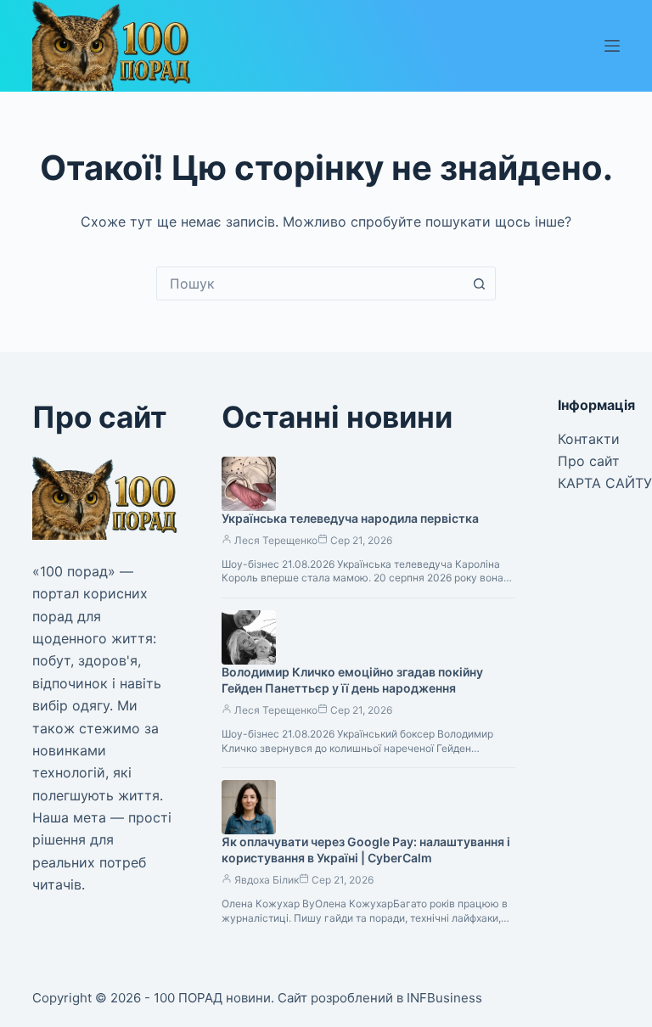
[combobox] (310, 283)
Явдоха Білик (266, 879)
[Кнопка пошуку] (479, 283)
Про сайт (589, 460)
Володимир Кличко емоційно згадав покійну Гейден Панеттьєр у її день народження (352, 680)
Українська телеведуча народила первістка (350, 518)
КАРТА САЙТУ (605, 482)
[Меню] (612, 45)
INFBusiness (444, 998)
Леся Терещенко (276, 540)
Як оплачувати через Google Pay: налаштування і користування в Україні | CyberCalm (366, 849)
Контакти (589, 438)
